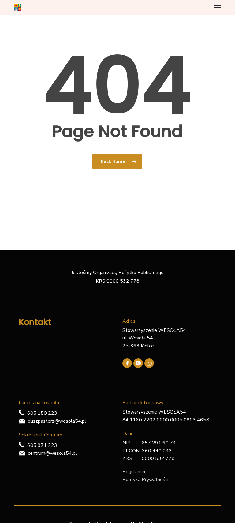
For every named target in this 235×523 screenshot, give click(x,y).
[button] (217, 7)
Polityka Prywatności (145, 479)
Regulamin (133, 471)
